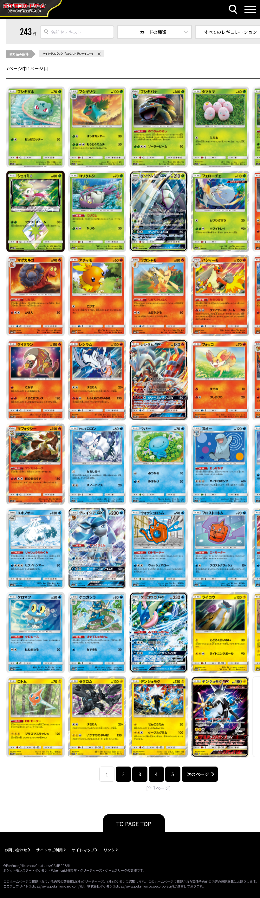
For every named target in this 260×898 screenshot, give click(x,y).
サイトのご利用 (49, 849)
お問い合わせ (15, 849)
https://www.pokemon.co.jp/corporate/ (143, 886)
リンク (109, 849)
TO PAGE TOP (134, 823)
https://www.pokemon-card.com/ (55, 886)
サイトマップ (83, 849)
